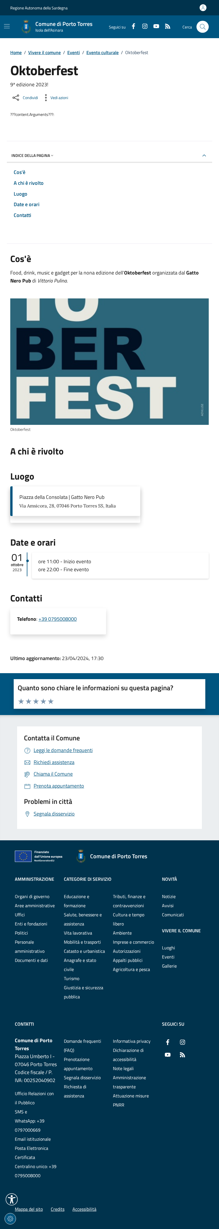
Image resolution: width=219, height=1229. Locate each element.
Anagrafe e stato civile (80, 965)
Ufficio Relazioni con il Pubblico (34, 1098)
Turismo (71, 978)
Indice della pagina (30, 155)
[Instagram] (142, 27)
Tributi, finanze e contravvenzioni (129, 901)
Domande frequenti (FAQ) (82, 1046)
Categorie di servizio (87, 879)
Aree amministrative (35, 905)
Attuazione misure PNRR (131, 1100)
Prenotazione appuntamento (78, 1064)
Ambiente (122, 932)
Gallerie (169, 965)
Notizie (169, 896)
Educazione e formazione (76, 901)
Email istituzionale (33, 1139)
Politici (21, 932)
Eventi (73, 52)
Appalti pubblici (128, 960)
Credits (57, 1209)
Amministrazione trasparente (129, 1082)
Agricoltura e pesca (131, 969)
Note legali (123, 1068)
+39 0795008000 (57, 619)
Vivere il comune (44, 52)
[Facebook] (131, 27)
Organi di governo (32, 896)
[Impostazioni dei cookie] (10, 1218)
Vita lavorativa (78, 932)
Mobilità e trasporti (82, 942)
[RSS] (165, 27)
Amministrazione (34, 879)
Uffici (20, 914)
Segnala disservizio (82, 1077)
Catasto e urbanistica (84, 951)
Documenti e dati (31, 960)
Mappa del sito (29, 1209)
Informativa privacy (132, 1041)
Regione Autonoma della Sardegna (39, 8)
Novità (169, 879)
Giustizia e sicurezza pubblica (83, 992)
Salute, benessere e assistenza (83, 919)
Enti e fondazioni (31, 923)
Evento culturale (102, 52)
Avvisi (168, 905)
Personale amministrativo (29, 946)
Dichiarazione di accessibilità (128, 1055)
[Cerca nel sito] (202, 27)
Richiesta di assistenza (75, 1091)
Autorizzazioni (127, 951)
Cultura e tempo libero (128, 919)
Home (16, 52)
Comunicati (173, 914)
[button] (11, 1199)
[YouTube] (154, 27)
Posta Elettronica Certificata (31, 1153)
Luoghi (168, 947)
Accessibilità (84, 1209)
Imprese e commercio (133, 942)
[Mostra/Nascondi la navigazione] (6, 26)
